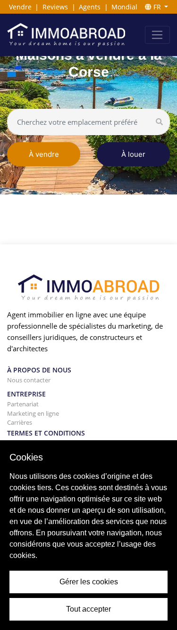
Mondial (124, 6)
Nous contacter (29, 380)
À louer (133, 154)
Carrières (19, 422)
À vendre (44, 154)
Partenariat (23, 404)
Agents (90, 6)
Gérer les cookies (88, 582)
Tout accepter (88, 609)
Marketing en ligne (33, 413)
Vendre (20, 6)
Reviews (55, 6)
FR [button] (157, 6)
